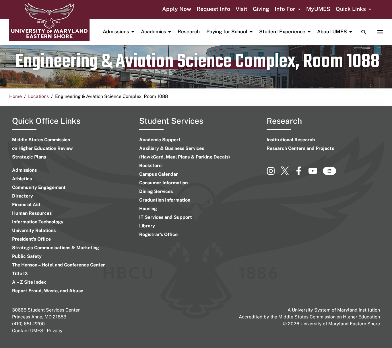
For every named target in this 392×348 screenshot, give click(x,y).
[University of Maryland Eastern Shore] (49, 21)
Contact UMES (27, 330)
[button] (288, 9)
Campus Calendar (158, 174)
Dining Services (156, 191)
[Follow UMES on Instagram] (274, 173)
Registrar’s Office (158, 234)
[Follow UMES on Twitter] (287, 173)
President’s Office (31, 239)
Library (147, 226)
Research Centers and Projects (300, 148)
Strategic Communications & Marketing (55, 247)
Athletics (22, 178)
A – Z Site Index (29, 282)
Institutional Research (291, 139)
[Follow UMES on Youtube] (315, 173)
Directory (22, 196)
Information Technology (37, 222)
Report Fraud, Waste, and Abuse (47, 290)
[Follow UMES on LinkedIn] (329, 173)
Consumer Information (163, 182)
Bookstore (150, 165)
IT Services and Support (165, 217)
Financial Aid (26, 204)
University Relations (34, 230)
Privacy (55, 330)
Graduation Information (164, 200)
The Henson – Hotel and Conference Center (58, 265)
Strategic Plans (29, 157)
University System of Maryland (325, 310)
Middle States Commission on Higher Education (329, 317)
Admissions (24, 170)
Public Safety (27, 256)
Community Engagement (39, 187)
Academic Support (160, 139)
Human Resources (32, 213)
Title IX (20, 273)
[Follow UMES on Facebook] (301, 173)
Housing (148, 208)
